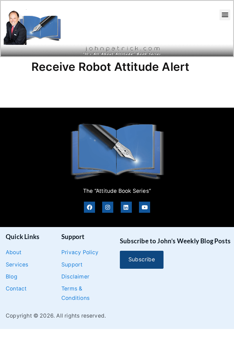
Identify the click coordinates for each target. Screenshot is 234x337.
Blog (11, 276)
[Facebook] (89, 207)
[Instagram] (107, 207)
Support (71, 264)
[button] (224, 14)
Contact (16, 288)
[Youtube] (144, 207)
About (13, 252)
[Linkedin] (126, 207)
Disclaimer (75, 276)
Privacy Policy (80, 252)
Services (17, 264)
